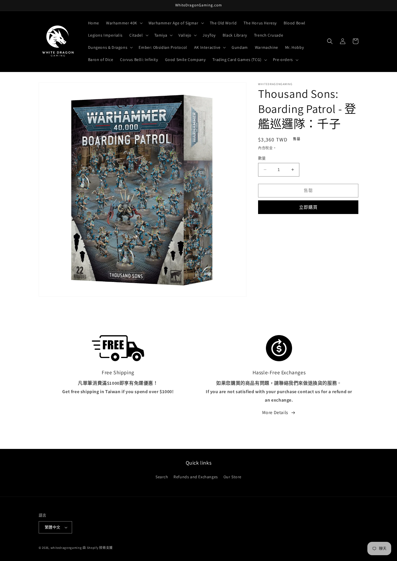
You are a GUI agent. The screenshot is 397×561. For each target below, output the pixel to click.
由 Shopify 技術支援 (98, 548)
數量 (262, 158)
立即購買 (308, 207)
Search (161, 476)
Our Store (232, 476)
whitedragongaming (66, 548)
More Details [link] (275, 412)
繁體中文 (52, 527)
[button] (124, 23)
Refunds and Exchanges (196, 476)
